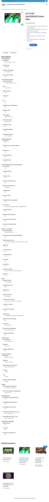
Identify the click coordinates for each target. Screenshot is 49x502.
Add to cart (33, 45)
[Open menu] (46, 4)
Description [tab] (5, 52)
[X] (12, 1)
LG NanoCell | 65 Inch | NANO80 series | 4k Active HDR (8, 485)
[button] (22, 13)
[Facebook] (10, 1)
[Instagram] (14, 1)
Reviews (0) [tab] (13, 52)
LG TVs (30, 48)
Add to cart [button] (6, 464)
